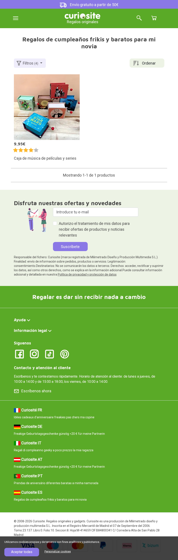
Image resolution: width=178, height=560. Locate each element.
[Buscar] (139, 18)
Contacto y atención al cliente (42, 367)
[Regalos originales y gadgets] (82, 15)
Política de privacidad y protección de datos (87, 274)
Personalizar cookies (57, 551)
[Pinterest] (64, 353)
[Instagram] (34, 353)
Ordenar (149, 63)
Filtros (30, 63)
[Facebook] (19, 353)
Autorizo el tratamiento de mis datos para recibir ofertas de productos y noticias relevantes (94, 229)
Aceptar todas (21, 552)
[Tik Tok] (49, 353)
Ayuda (20, 320)
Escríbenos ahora (36, 391)
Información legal (30, 330)
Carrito (154, 18)
